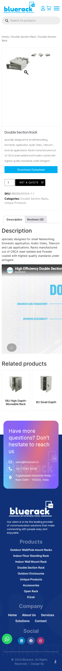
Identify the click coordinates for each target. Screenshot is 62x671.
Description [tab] (14, 219)
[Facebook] (31, 640)
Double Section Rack (23, 36)
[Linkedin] (21, 640)
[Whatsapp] (7, 639)
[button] (56, 8)
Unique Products (15, 203)
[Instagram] (40, 640)
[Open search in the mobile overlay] (31, 20)
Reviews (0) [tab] (35, 219)
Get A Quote (28, 182)
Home (5, 36)
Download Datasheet (31, 169)
